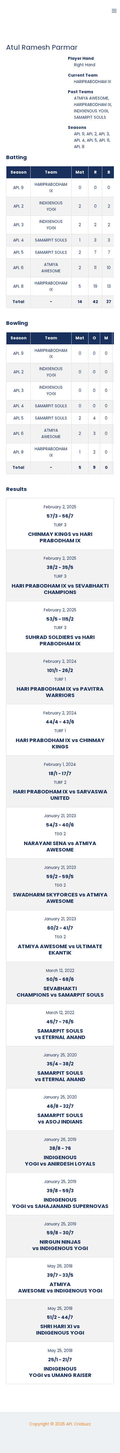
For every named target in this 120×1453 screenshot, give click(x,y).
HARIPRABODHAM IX (92, 81)
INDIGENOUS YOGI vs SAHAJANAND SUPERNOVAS (60, 1203)
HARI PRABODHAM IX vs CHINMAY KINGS (60, 743)
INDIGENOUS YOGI (91, 111)
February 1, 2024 (60, 764)
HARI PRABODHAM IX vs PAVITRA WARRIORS (60, 692)
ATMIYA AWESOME (91, 98)
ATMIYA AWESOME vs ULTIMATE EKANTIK (60, 949)
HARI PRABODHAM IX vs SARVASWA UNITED (60, 795)
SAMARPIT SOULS (90, 117)
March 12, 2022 (60, 970)
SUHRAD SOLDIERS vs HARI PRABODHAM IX (60, 640)
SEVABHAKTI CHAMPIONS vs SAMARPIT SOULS (60, 991)
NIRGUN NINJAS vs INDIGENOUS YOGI (60, 1245)
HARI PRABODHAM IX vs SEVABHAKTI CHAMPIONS (60, 589)
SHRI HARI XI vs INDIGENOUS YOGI (60, 1329)
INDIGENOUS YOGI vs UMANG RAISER (60, 1372)
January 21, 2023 (60, 816)
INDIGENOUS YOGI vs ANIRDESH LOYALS (60, 1160)
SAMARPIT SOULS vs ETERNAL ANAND (60, 1034)
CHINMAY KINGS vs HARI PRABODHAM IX (60, 537)
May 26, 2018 (60, 1266)
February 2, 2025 (60, 507)
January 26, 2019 (60, 1139)
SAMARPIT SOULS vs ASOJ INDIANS (60, 1118)
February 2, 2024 (60, 661)
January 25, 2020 (60, 1055)
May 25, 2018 (60, 1308)
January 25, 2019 (60, 1181)
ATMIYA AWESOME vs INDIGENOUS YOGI (60, 1287)
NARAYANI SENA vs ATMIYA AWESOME (60, 846)
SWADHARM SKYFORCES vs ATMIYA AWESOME (60, 898)
